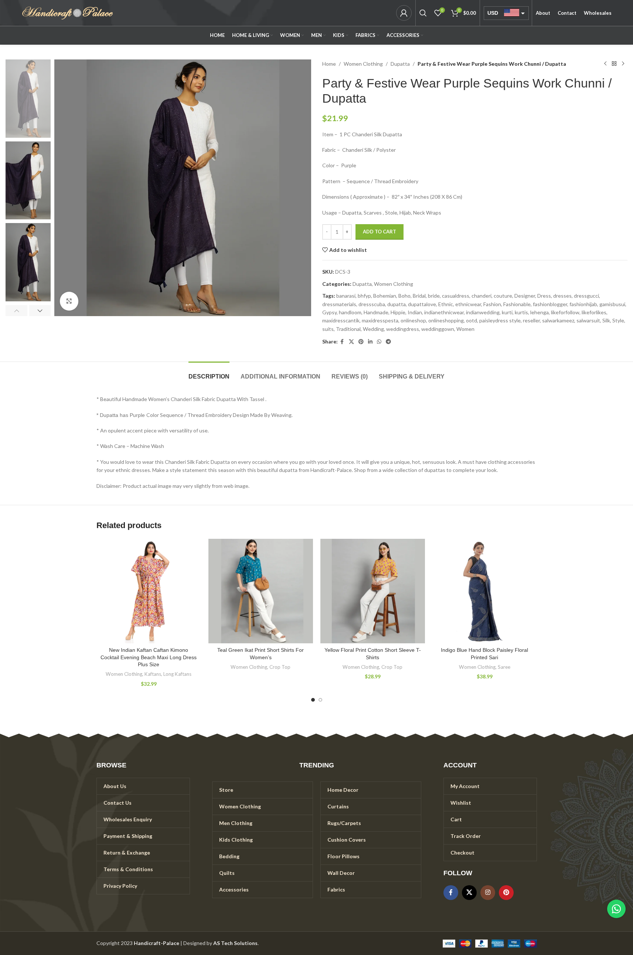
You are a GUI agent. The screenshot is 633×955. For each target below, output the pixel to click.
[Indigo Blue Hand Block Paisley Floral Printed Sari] (484, 591)
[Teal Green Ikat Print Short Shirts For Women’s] (260, 591)
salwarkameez (558, 320)
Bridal (419, 295)
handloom (350, 312)
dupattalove (422, 304)
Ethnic (445, 304)
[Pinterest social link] (361, 342)
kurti (507, 312)
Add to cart (379, 232)
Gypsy (329, 312)
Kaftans (152, 674)
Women (465, 329)
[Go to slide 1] (313, 700)
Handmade (376, 312)
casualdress (455, 295)
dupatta (396, 304)
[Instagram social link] (487, 892)
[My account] (403, 13)
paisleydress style (500, 320)
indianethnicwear (444, 312)
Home (329, 64)
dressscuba (371, 304)
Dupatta (400, 64)
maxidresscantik (341, 320)
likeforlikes (594, 312)
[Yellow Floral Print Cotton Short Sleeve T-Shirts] (372, 591)
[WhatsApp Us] (616, 909)
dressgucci (586, 295)
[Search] (423, 13)
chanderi (481, 295)
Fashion (492, 304)
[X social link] (351, 342)
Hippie (398, 312)
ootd (471, 320)
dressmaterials (339, 304)
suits (328, 329)
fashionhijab (583, 304)
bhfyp (364, 295)
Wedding (373, 329)
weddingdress (402, 329)
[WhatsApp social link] (379, 342)
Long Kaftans (177, 674)
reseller (531, 320)
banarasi (345, 295)
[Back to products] (614, 63)
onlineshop (413, 320)
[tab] (208, 373)
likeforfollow (565, 312)
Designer (524, 295)
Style (618, 320)
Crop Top (279, 667)
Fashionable (517, 304)
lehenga (539, 312)
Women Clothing (363, 64)
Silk (606, 320)
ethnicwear (468, 304)
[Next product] (623, 63)
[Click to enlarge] (69, 301)
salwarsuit (588, 320)
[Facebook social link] (342, 342)
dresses (562, 295)
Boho (404, 295)
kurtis (521, 312)
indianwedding (483, 312)
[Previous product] (605, 63)
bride (434, 295)
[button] (16, 310)
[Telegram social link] (388, 342)
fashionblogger (550, 304)
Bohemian (384, 295)
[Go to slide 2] (320, 700)
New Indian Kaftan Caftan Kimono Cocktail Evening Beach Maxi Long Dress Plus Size (149, 657)
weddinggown (437, 329)
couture (503, 295)
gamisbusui (612, 304)
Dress (544, 295)
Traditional (348, 329)
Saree (504, 667)
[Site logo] (67, 12)
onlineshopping (446, 320)
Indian (415, 312)
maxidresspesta (380, 320)
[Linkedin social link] (370, 342)
